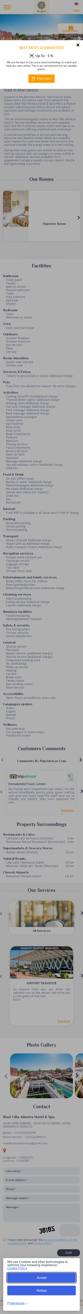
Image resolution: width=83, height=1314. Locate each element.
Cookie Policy (17, 1268)
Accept (42, 1277)
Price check (43, 78)
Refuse (41, 1290)
